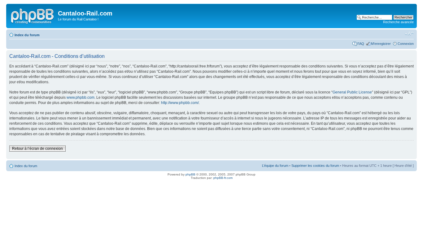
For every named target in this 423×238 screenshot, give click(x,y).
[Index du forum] (33, 15)
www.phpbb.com (80, 97)
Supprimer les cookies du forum (315, 165)
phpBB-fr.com (223, 178)
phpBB (190, 174)
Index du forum (27, 35)
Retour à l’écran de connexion (37, 148)
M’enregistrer (381, 43)
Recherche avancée (398, 22)
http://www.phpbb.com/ (180, 103)
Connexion (406, 43)
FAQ (360, 43)
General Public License (352, 92)
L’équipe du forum (275, 165)
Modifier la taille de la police (409, 34)
